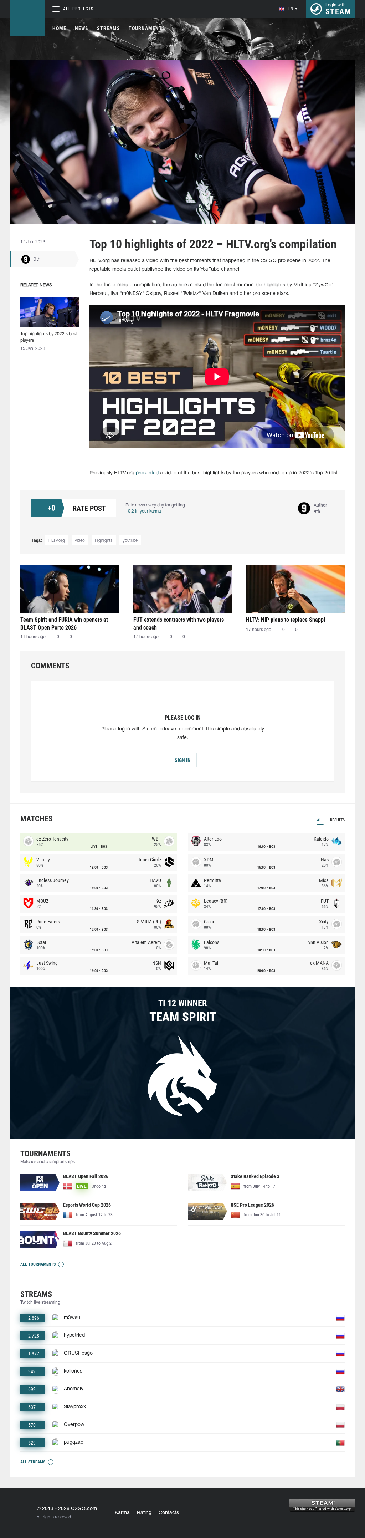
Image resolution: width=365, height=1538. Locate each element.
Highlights (104, 541)
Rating (144, 1513)
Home (59, 28)
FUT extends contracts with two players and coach (178, 623)
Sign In (183, 760)
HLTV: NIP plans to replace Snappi (285, 619)
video (80, 541)
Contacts (169, 1513)
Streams (108, 28)
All (320, 820)
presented (147, 473)
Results (337, 820)
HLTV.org (56, 541)
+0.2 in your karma (143, 511)
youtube (130, 541)
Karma (122, 1513)
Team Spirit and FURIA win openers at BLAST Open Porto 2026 (64, 623)
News (81, 28)
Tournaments (147, 28)
